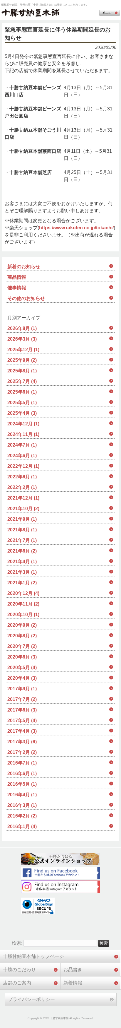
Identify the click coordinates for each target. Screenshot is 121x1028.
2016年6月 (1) (22, 773)
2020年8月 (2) (22, 635)
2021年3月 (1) (22, 572)
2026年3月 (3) (22, 338)
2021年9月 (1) (22, 519)
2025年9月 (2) (22, 360)
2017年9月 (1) (22, 688)
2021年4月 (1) (22, 561)
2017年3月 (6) (22, 741)
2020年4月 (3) (22, 678)
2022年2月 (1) (22, 487)
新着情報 (72, 982)
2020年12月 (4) (23, 593)
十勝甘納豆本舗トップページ (33, 956)
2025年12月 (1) (23, 349)
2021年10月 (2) (23, 508)
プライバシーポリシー (31, 999)
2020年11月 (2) (23, 603)
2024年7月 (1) (22, 444)
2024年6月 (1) (22, 455)
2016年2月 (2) (22, 815)
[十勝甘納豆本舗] (30, 13)
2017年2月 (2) (22, 752)
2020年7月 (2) (22, 646)
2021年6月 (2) (22, 550)
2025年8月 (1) (22, 370)
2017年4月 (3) (22, 731)
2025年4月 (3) (22, 413)
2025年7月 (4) (22, 381)
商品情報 (16, 277)
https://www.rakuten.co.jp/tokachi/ (76, 227)
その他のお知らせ (26, 298)
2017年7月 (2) (22, 699)
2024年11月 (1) (23, 434)
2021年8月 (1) (22, 529)
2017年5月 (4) (22, 720)
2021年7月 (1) (22, 540)
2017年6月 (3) (22, 709)
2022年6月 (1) (22, 476)
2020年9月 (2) (22, 625)
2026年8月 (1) (22, 328)
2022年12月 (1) (23, 466)
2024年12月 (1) (23, 423)
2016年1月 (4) (22, 826)
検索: (17, 943)
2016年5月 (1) (22, 784)
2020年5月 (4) (22, 667)
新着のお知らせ (23, 266)
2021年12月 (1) (23, 497)
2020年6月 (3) (22, 656)
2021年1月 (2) (22, 582)
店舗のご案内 (17, 982)
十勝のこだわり (19, 969)
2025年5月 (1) (22, 402)
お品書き (72, 969)
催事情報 (16, 287)
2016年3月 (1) (22, 805)
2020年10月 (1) (23, 614)
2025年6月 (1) (22, 391)
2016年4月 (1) (22, 794)
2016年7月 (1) (22, 762)
